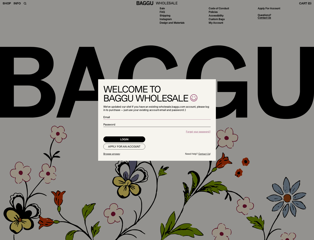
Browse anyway (111, 153)
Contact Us (204, 153)
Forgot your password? (198, 131)
